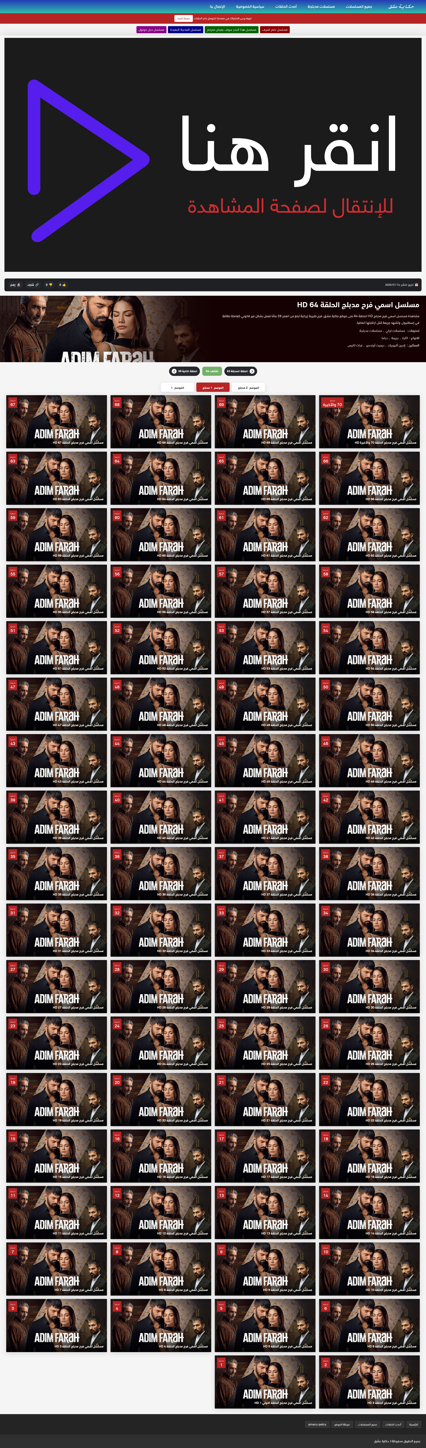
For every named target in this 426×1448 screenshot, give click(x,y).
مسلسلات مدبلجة (321, 6)
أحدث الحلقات (286, 6)
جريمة (395, 338)
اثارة (405, 338)
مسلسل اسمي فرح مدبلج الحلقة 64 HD (358, 304)
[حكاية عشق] (401, 6)
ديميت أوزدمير (375, 345)
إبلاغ (15, 284)
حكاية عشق (381, 1441)
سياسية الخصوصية (250, 6)
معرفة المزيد (183, 18)
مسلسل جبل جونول (151, 30)
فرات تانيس (355, 345)
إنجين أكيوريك (396, 345)
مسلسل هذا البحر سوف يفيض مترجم (231, 30)
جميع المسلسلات (359, 6)
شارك (33, 284)
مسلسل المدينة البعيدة (185, 30)
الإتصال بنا (217, 6)
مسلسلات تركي (395, 331)
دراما (385, 338)
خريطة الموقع (342, 1424)
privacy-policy (317, 1424)
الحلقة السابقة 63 (240, 371)
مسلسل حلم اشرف (275, 30)
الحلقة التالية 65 (185, 371)
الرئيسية (413, 1424)
